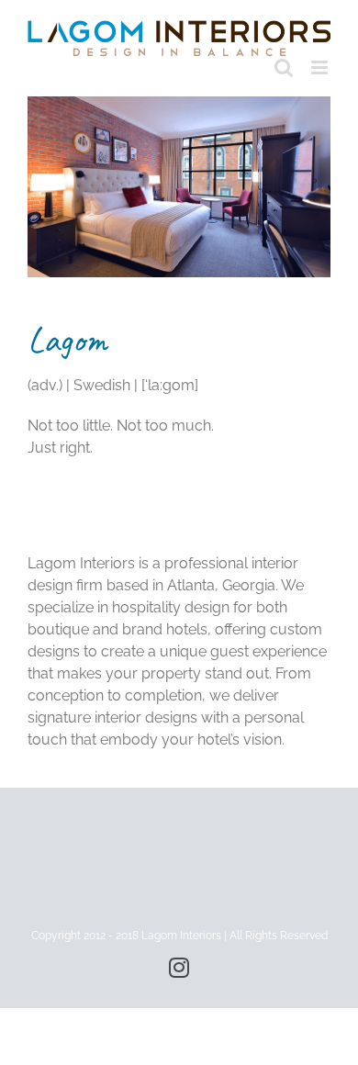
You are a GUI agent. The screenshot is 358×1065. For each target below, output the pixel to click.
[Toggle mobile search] (283, 67)
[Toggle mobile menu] (320, 67)
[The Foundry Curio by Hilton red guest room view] (179, 103)
